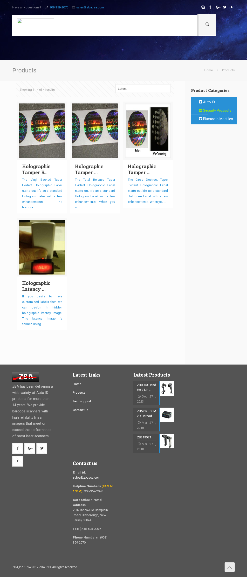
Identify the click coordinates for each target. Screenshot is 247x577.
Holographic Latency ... (36, 286)
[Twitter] (224, 7)
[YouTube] (232, 7)
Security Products (216, 110)
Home (208, 70)
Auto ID (208, 102)
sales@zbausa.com (90, 7)
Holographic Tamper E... (36, 169)
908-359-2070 (58, 7)
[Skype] (203, 7)
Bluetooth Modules (217, 119)
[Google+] (217, 7)
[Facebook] (210, 7)
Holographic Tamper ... (89, 169)
